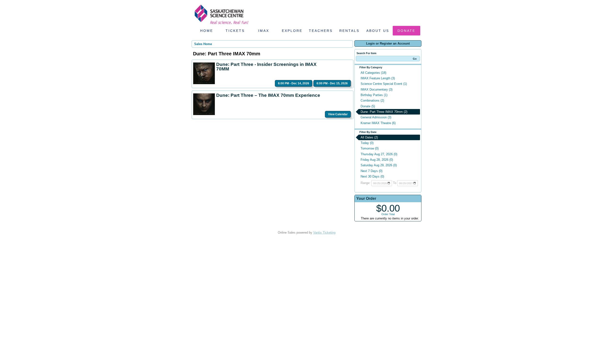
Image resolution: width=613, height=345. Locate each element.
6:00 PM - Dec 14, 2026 (293, 83)
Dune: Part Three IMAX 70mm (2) (384, 112)
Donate (406, 31)
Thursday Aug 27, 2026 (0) (379, 154)
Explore (292, 31)
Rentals (349, 31)
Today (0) (367, 143)
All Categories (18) (373, 73)
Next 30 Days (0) (372, 176)
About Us (377, 31)
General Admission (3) (376, 117)
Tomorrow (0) (370, 148)
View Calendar (338, 114)
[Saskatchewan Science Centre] (221, 25)
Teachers (321, 31)
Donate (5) (368, 106)
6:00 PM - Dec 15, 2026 (332, 83)
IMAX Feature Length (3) (378, 78)
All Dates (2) (369, 137)
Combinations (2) (372, 100)
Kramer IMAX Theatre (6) (378, 123)
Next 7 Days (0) (371, 171)
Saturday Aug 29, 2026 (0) (379, 165)
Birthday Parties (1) (374, 95)
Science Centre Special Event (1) (384, 84)
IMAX (263, 31)
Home (206, 31)
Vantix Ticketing (324, 232)
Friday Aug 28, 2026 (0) (377, 159)
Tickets (235, 31)
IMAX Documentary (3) (376, 89)
